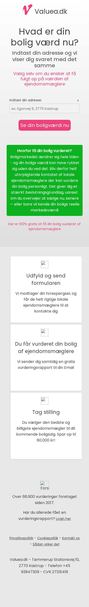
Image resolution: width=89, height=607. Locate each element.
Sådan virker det (46, 544)
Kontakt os (71, 538)
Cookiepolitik (47, 538)
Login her (63, 518)
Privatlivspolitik (21, 538)
